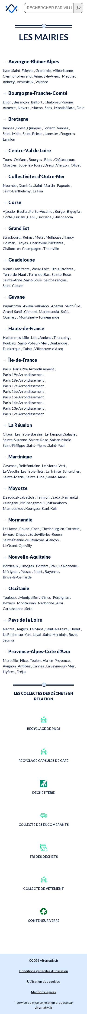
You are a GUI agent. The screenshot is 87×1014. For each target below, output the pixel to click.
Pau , (55, 566)
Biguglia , (74, 211)
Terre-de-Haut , (15, 274)
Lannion (9, 139)
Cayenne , (11, 465)
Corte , (8, 217)
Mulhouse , (54, 237)
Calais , (28, 348)
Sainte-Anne (56, 477)
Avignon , (10, 666)
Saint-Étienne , (23, 70)
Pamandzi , (70, 497)
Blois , (49, 159)
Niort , (39, 571)
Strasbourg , (13, 237)
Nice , (25, 660)
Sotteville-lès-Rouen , (46, 534)
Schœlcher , (72, 471)
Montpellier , (29, 597)
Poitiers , (43, 566)
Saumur (9, 640)
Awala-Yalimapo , (37, 306)
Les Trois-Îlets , (33, 471)
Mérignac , (11, 571)
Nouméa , (11, 185)
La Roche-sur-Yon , (18, 634)
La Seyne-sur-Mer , (61, 666)
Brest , (21, 128)
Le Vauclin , (12, 471)
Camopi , (31, 311)
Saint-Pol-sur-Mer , (33, 343)
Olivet (76, 165)
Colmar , (10, 243)
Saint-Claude (13, 285)
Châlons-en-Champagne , (23, 248)
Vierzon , (63, 165)
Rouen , (25, 528)
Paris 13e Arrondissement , (24, 408)
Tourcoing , (62, 337)
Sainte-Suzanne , (16, 439)
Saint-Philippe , (15, 445)
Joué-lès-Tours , (31, 165)
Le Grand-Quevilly (17, 545)
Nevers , (24, 107)
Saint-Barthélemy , (18, 191)
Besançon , (22, 102)
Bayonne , (52, 571)
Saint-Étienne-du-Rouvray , (24, 540)
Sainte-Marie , (61, 439)
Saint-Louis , (34, 280)
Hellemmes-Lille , (17, 337)
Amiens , (46, 337)
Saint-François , (56, 280)
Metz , (40, 237)
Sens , (49, 107)
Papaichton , (13, 306)
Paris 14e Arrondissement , (24, 402)
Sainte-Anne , (13, 280)
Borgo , (61, 211)
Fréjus (21, 671)
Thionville (51, 248)
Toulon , (36, 660)
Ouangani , (11, 502)
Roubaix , (10, 343)
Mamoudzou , (14, 508)
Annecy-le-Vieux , (48, 76)
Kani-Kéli (49, 508)
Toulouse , (11, 597)
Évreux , (9, 534)
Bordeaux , (11, 566)
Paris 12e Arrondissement (23, 413)
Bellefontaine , (30, 465)
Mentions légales (43, 992)
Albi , (60, 603)
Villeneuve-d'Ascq (48, 348)
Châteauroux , (65, 159)
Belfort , (38, 102)
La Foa (38, 191)
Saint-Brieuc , (34, 133)
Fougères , (68, 133)
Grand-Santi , (13, 311)
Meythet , (69, 76)
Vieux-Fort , (41, 268)
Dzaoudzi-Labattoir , (20, 497)
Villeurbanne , (63, 70)
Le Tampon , (54, 434)
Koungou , (33, 508)
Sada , (57, 497)
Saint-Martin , (45, 185)
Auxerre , (10, 107)
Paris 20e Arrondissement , (34, 369)
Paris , (8, 369)
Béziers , (10, 603)
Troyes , (23, 243)
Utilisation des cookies (43, 981)
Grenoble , (44, 70)
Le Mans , (37, 629)
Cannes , (39, 666)
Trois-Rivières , (63, 268)
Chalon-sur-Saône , (59, 102)
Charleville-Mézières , (47, 243)
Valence (41, 81)
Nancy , (69, 237)
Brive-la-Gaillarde (17, 577)
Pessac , (27, 571)
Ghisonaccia (63, 217)
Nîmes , (46, 597)
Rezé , (73, 634)
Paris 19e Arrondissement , (24, 374)
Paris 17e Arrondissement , (24, 385)
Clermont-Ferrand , (18, 76)
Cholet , (76, 629)
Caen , (36, 528)
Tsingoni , (44, 497)
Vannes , (63, 128)
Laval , (38, 634)
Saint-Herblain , (56, 634)
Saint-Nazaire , (57, 629)
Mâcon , (38, 107)
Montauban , (27, 603)
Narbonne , (47, 603)
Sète (28, 608)
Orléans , (21, 159)
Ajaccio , (10, 211)
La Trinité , (54, 471)
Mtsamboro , (57, 502)
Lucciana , (45, 217)
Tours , (8, 159)
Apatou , (58, 306)
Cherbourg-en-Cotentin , (61, 528)
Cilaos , (9, 434)
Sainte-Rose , (62, 274)
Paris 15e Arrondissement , (24, 397)
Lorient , (50, 128)
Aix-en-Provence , (57, 660)
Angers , (23, 629)
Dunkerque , (58, 343)
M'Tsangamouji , (33, 502)
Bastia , (23, 211)
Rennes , (9, 128)
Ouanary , (11, 317)
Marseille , (11, 660)
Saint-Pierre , (37, 445)
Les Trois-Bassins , (30, 434)
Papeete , (64, 185)
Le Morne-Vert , (54, 465)
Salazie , (70, 434)
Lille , (35, 337)
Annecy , (10, 81)
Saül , (65, 311)
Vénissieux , (26, 81)
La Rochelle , (68, 566)
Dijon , (8, 102)
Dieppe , (22, 534)
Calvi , (32, 217)
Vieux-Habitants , (17, 268)
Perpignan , (62, 597)
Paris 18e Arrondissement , (24, 380)
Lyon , (7, 70)
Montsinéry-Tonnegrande (39, 317)
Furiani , (20, 217)
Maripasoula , (50, 311)
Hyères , (9, 671)
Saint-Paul (56, 445)
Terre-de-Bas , (40, 274)
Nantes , (9, 629)
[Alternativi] (8, 7)
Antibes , (25, 666)
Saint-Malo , (13, 133)
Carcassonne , (14, 608)
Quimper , (35, 128)
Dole (80, 107)
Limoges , (28, 566)
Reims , (29, 237)
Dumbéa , (26, 185)
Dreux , (50, 165)
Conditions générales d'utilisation (43, 971)
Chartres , (11, 165)
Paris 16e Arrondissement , (24, 391)
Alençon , (53, 540)
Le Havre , (11, 528)
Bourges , (36, 159)
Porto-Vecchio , (42, 211)
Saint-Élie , (73, 306)
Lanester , (52, 133)
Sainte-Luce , (36, 477)
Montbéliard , (65, 107)
